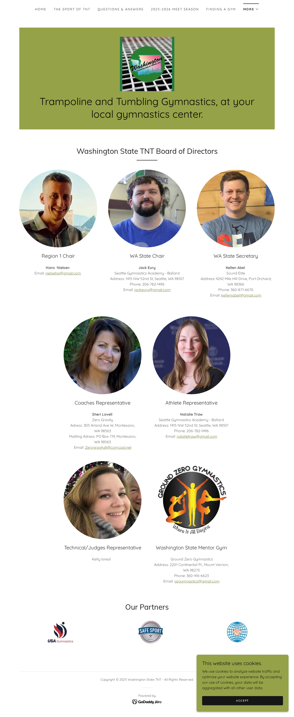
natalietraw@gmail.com (197, 436)
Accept (242, 700)
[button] (251, 7)
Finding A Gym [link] (221, 9)
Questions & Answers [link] (121, 9)
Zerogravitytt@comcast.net (108, 447)
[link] (147, 63)
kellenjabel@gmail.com (241, 295)
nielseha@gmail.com (63, 273)
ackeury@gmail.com (153, 289)
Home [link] (40, 9)
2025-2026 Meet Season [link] (175, 9)
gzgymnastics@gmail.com (197, 581)
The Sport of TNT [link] (72, 9)
